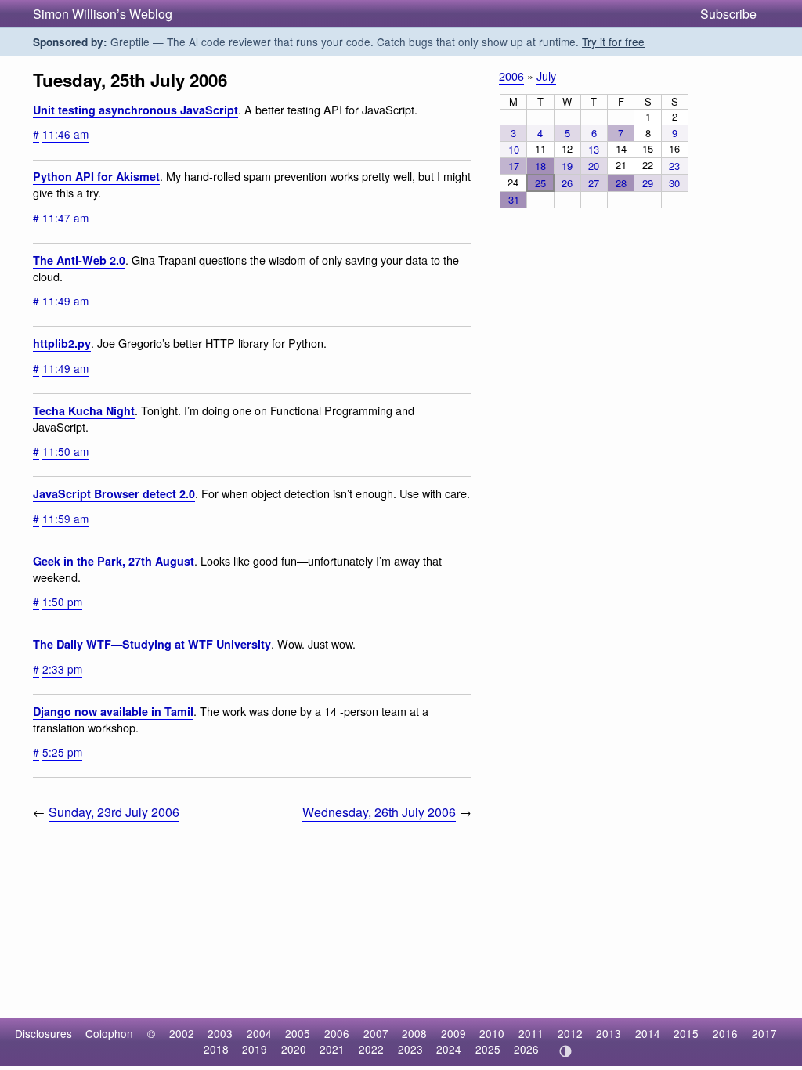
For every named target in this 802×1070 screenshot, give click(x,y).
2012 (570, 1033)
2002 (181, 1033)
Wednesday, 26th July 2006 (379, 812)
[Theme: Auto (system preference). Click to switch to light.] (565, 1051)
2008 (414, 1033)
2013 (608, 1033)
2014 (647, 1033)
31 (513, 199)
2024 (448, 1049)
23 (674, 165)
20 (593, 165)
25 (540, 182)
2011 (531, 1033)
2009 (453, 1033)
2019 (254, 1049)
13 (593, 149)
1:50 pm (62, 601)
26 (567, 182)
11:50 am (65, 451)
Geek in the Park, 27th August (113, 561)
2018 (216, 1049)
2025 (487, 1049)
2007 (375, 1033)
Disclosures (43, 1033)
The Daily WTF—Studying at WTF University (152, 644)
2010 (491, 1033)
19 (567, 165)
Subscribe (728, 14)
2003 (220, 1033)
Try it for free (613, 41)
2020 (293, 1049)
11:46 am (65, 134)
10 (513, 149)
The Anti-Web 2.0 (79, 260)
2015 (686, 1033)
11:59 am (65, 518)
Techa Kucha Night (84, 410)
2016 (725, 1033)
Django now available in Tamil (113, 711)
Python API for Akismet (96, 176)
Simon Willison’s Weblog (102, 14)
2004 (259, 1033)
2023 (410, 1049)
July (546, 75)
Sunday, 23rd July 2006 (114, 812)
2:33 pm (62, 669)
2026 (526, 1049)
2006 (511, 75)
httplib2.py (62, 343)
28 (621, 182)
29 (647, 182)
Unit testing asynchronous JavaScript (135, 109)
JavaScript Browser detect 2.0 (114, 493)
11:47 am (65, 218)
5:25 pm (62, 752)
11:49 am (65, 301)
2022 (371, 1049)
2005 (297, 1033)
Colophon (109, 1033)
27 (593, 182)
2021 (332, 1049)
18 (540, 165)
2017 (764, 1033)
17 (513, 165)
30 (674, 182)
